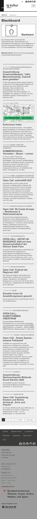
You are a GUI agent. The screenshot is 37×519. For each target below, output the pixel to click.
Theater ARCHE (18, 394)
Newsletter (6, 435)
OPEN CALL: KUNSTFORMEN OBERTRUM (11, 316)
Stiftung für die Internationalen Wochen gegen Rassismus (17, 68)
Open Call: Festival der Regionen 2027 (15, 271)
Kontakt (5, 431)
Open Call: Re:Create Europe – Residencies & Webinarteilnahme (18, 211)
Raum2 (14, 290)
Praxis (11, 103)
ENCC (3, 483)
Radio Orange (11, 480)
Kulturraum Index (12, 124)
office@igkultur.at (5, 466)
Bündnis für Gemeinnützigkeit (9, 478)
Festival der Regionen (18, 266)
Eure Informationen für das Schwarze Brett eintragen (17, 54)
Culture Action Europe (7, 475)
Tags (4, 440)
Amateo (9, 483)
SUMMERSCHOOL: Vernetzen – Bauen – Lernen (18, 152)
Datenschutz (27, 435)
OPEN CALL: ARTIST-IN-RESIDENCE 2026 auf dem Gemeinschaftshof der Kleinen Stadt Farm (17, 242)
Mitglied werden (16, 431)
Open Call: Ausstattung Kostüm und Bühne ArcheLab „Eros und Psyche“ (15, 401)
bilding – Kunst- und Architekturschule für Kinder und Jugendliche (14, 146)
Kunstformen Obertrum (20, 310)
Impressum (16, 435)
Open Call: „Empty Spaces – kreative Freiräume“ (18, 339)
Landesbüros (29, 431)
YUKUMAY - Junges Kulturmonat (24, 335)
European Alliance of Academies (21, 206)
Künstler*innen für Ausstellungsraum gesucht (17, 294)
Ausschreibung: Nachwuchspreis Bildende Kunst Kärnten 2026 (17, 377)
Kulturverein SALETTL (18, 236)
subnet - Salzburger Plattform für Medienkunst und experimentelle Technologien (18, 176)
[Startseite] (13, 6)
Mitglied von (6, 472)
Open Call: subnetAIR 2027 (17, 180)
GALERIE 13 (17, 372)
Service (4, 15)
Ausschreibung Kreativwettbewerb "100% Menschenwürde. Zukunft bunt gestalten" (16, 75)
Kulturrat (3, 480)
